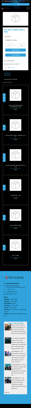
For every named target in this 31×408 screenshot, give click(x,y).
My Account (5, 4)
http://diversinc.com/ (11, 294)
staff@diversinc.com (8, 1)
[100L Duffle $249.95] (15, 250)
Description (7, 75)
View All (7, 392)
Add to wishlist (16, 55)
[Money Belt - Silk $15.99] (15, 190)
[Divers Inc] (13, 8)
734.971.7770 (25, 1)
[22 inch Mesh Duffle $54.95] (15, 220)
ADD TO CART (16, 50)
